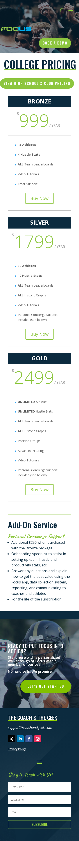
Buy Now (39, 198)
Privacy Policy (17, 749)
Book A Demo (55, 43)
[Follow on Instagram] (37, 738)
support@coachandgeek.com (30, 727)
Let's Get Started (45, 686)
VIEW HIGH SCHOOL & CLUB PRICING (37, 83)
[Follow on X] (11, 738)
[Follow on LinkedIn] (20, 738)
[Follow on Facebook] (28, 738)
